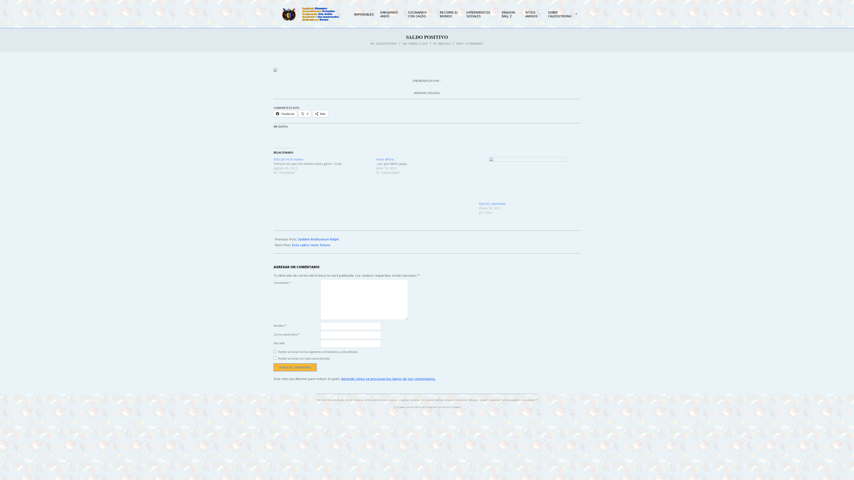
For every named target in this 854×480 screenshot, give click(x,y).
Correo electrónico (287, 334)
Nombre (280, 326)
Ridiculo (444, 44)
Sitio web (279, 343)
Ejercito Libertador (492, 204)
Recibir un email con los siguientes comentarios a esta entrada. (318, 352)
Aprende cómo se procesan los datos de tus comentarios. (388, 378)
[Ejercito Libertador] (528, 179)
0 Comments (474, 44)
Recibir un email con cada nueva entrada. (304, 358)
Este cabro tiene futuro (311, 245)
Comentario (282, 283)
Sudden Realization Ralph (318, 239)
